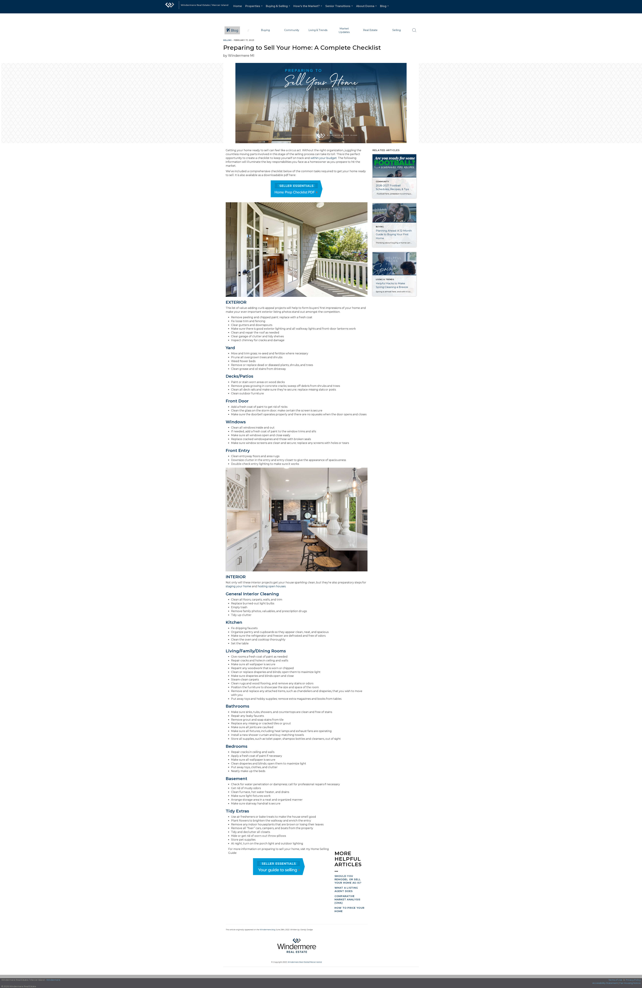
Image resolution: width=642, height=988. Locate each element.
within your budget (323, 158)
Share (636, 47)
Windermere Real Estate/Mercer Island (305, 962)
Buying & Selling (278, 9)
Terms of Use (615, 979)
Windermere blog (267, 930)
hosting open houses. (272, 586)
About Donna (367, 9)
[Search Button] (414, 30)
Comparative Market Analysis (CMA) (347, 899)
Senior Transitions (339, 9)
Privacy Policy (633, 979)
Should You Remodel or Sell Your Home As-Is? (348, 879)
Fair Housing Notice (630, 983)
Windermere (53, 979)
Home (237, 6)
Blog (385, 9)
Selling (227, 40)
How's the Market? (308, 9)
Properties (254, 9)
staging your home (238, 586)
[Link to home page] (169, 6)
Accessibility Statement (605, 983)
